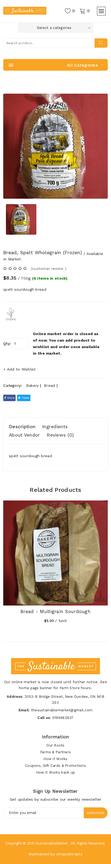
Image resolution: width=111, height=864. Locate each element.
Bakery (32, 385)
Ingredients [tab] (55, 426)
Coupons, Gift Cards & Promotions (55, 766)
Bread (49, 385)
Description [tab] (22, 426)
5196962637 (63, 718)
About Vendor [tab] (24, 435)
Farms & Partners (55, 752)
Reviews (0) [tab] (60, 435)
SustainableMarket (52, 843)
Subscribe (96, 813)
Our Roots (55, 745)
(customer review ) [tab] (48, 268)
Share (10, 397)
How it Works (55, 759)
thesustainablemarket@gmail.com (61, 710)
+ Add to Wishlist (19, 369)
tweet (25, 397)
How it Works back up (55, 772)
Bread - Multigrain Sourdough (55, 611)
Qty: (7, 343)
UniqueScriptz (69, 854)
